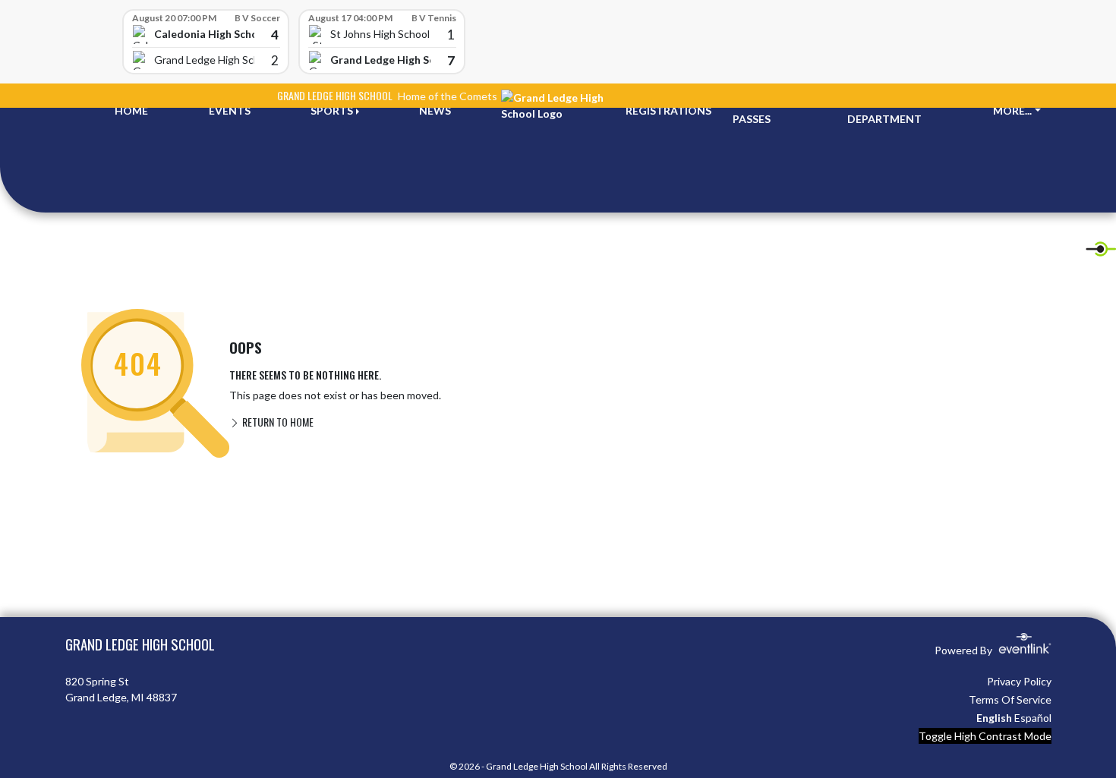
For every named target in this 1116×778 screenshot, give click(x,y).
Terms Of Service (1010, 699)
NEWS (435, 110)
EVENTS (230, 110)
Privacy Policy (1019, 681)
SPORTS (332, 110)
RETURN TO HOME (277, 422)
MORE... (1012, 110)
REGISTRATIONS (668, 110)
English (994, 717)
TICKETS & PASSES (761, 110)
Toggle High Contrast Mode (985, 735)
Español (1032, 717)
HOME (131, 110)
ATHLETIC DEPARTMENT (884, 110)
